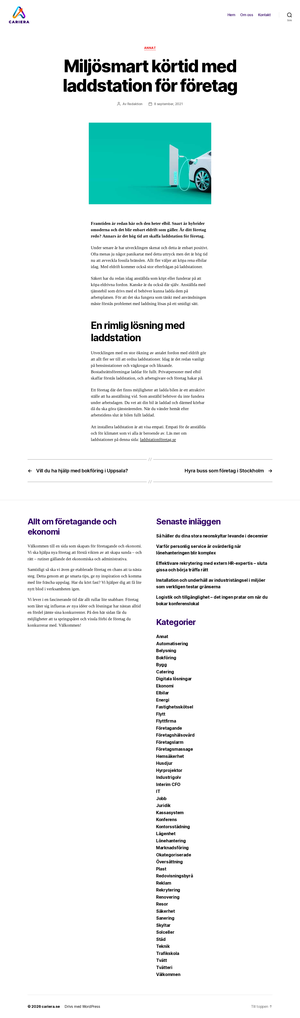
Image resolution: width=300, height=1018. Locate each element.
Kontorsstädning (173, 826)
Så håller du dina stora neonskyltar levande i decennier (212, 535)
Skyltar (163, 925)
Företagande (169, 728)
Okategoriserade (173, 854)
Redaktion (135, 104)
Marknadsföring (172, 847)
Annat (150, 48)
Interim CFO (168, 784)
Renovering (167, 897)
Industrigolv (168, 777)
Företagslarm (169, 742)
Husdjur (164, 763)
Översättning (169, 861)
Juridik (163, 805)
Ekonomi (165, 685)
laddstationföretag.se (158, 439)
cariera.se (51, 1006)
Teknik (163, 946)
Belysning (166, 650)
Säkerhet (165, 911)
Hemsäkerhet (170, 756)
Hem (231, 15)
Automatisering (172, 643)
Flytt (160, 714)
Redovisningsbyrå (174, 875)
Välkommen (168, 974)
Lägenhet (166, 833)
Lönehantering (171, 840)
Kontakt (264, 15)
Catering (165, 671)
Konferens (166, 819)
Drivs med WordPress (82, 1006)
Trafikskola (167, 953)
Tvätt (161, 960)
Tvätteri (164, 967)
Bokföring (166, 657)
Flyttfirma (166, 721)
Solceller (165, 932)
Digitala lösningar (174, 678)
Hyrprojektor (169, 770)
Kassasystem (170, 812)
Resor (162, 904)
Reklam (163, 883)
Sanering (165, 918)
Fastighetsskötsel (174, 706)
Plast (161, 868)
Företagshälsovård (175, 735)
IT (158, 791)
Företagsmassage (174, 749)
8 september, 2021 (168, 104)
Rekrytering (168, 890)
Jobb (161, 798)
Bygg (161, 664)
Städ (161, 939)
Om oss (246, 15)
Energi (162, 700)
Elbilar (162, 692)
